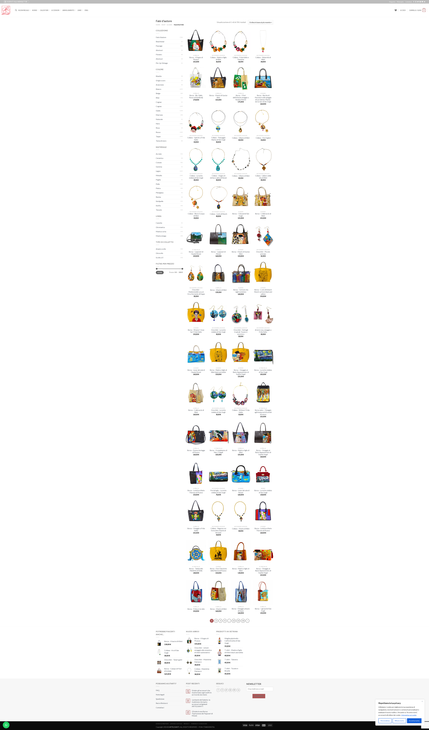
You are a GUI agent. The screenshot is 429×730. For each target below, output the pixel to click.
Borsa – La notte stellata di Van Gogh (263, 371)
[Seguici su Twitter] (418, 2)
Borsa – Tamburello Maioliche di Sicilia (196, 570)
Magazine (392, 2)
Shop (163, 25)
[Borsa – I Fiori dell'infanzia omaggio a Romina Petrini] (241, 79)
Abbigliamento (68, 10)
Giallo (158, 111)
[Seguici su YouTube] (422, 2)
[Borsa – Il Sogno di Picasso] (196, 41)
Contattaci (408, 2)
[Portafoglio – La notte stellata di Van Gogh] (218, 474)
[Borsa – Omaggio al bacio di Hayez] (241, 592)
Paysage (159, 46)
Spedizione (160, 699)
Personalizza (385, 721)
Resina (158, 197)
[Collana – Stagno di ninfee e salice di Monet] (218, 159)
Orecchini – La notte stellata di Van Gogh (218, 331)
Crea (86, 10)
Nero (158, 124)
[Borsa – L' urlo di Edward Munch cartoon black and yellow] (263, 273)
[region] (400, 712)
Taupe (158, 136)
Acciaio (159, 154)
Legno (158, 171)
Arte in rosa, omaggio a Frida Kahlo (263, 331)
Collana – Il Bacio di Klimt (241, 138)
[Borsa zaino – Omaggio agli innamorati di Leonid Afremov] (263, 394)
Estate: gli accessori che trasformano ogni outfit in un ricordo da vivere (201, 692)
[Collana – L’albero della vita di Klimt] (263, 159)
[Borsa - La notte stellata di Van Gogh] (263, 474)
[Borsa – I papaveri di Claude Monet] (196, 235)
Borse (34, 10)
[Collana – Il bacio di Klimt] (241, 512)
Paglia (158, 180)
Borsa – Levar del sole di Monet (240, 492)
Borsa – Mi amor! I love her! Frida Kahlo (196, 331)
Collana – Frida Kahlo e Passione (241, 59)
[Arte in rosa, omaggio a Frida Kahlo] (263, 314)
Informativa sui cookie (408, 715)
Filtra (160, 272)
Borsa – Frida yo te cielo (196, 609)
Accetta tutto (414, 721)
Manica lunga (161, 236)
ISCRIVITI (259, 696)
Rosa (158, 128)
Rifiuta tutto (399, 721)
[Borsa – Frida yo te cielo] (196, 592)
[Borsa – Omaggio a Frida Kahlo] (196, 512)
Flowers (159, 54)
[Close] (422, 701)
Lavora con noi (176, 724)
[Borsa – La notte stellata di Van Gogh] (263, 354)
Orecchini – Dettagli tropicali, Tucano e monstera (241, 332)
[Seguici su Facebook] (413, 2)
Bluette (159, 76)
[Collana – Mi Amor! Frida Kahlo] (241, 394)
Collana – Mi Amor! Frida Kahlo (240, 411)
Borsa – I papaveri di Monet (218, 253)
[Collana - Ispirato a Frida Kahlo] (196, 121)
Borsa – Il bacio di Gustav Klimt (241, 253)
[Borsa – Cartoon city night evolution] (241, 273)
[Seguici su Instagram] (415, 2)
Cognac (159, 102)
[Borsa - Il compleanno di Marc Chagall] (218, 434)
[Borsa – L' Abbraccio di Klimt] (263, 197)
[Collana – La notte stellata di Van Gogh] (196, 159)
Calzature (44, 10)
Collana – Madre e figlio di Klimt (218, 59)
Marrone (159, 115)
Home (158, 25)
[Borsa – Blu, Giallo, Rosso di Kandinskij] (196, 79)
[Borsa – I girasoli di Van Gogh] (263, 592)
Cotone (159, 162)
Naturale (159, 119)
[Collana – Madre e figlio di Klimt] (218, 41)
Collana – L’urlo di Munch (218, 214)
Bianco (158, 89)
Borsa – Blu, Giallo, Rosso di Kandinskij (196, 96)
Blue (157, 98)
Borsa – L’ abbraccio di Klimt (196, 411)
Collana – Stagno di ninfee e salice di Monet (218, 177)
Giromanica (160, 227)
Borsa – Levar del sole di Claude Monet (196, 371)
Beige (158, 93)
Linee (79, 10)
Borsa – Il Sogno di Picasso (196, 59)
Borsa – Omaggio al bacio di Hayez (241, 610)
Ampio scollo (161, 249)
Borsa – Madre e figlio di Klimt (240, 451)
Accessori (55, 10)
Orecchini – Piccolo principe (263, 253)
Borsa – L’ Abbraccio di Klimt (263, 215)
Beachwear (160, 41)
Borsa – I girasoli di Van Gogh (263, 610)
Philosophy (400, 2)
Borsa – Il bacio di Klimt (218, 290)
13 (238, 621)
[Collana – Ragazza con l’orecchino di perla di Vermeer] (218, 512)
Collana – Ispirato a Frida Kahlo (196, 139)
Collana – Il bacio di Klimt (240, 529)
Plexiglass (160, 193)
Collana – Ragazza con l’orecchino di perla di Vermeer (218, 531)
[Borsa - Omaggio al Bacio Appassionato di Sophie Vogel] (263, 434)
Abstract (159, 50)
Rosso (158, 132)
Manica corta (161, 231)
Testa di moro (161, 141)
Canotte (159, 223)
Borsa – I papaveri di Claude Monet (196, 253)
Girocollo (159, 253)
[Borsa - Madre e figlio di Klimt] (241, 552)
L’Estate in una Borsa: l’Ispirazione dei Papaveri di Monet (202, 713)
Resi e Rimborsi (162, 703)
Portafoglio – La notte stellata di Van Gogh (218, 492)
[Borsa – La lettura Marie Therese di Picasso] (196, 474)
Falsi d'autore (161, 37)
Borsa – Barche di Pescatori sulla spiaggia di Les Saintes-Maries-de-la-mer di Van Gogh (263, 98)
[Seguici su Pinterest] (420, 2)
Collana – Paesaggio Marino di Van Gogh (218, 139)
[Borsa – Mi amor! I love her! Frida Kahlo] (196, 314)
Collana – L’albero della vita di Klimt (263, 177)
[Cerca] (16, 10)
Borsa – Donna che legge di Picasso (196, 451)
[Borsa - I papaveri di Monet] (218, 235)
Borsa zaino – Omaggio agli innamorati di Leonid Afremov (263, 412)
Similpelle (159, 201)
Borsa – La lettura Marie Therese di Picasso (196, 492)
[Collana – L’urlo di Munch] (218, 197)
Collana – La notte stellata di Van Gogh (196, 177)
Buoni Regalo (23, 10)
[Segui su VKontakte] (424, 2)
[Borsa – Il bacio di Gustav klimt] (218, 79)
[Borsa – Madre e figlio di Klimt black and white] (218, 354)
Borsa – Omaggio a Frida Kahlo (196, 530)
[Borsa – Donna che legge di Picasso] (196, 434)
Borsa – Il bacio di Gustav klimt (218, 96)
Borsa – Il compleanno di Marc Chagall (218, 451)
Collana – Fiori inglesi (263, 138)
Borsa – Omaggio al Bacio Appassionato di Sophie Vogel (241, 372)
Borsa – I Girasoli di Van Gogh (240, 215)
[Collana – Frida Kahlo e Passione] (241, 41)
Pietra (158, 188)
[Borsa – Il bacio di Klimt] (218, 273)
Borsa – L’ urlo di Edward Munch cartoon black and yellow (263, 292)
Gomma (159, 167)
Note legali (160, 694)
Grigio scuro (160, 80)
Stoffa (158, 206)
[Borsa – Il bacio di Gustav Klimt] (241, 235)
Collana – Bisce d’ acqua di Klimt (196, 215)
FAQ (157, 690)
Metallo (159, 175)
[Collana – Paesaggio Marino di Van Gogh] (218, 121)
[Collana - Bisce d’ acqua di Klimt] (196, 197)
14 (243, 621)
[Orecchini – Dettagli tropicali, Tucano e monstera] (241, 314)
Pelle (158, 184)
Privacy (187, 724)
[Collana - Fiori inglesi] (263, 121)
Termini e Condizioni (199, 724)
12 (234, 621)
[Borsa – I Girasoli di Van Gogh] (241, 197)
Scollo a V (159, 257)
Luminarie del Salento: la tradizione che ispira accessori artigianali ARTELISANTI (201, 703)
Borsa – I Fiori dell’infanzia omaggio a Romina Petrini (241, 97)
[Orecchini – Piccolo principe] (263, 235)
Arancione (160, 85)
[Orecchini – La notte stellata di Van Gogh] (218, 314)
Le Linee (169, 25)
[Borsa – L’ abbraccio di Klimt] (196, 394)
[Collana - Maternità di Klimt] (263, 41)
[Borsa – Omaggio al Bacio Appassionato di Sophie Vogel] (241, 354)
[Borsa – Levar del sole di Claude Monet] (196, 354)
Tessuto (159, 210)
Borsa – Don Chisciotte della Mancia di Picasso (218, 570)
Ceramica (159, 158)
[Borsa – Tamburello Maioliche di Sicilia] (196, 552)
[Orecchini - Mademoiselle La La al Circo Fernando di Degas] (196, 273)
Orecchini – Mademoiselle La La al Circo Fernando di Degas (196, 292)
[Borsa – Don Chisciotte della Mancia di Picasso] (218, 552)
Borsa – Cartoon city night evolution (240, 291)
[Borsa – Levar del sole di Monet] (241, 474)
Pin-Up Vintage (162, 63)
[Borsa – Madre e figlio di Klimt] (241, 434)
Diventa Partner (162, 724)
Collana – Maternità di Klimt (263, 59)
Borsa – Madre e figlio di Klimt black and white (218, 371)
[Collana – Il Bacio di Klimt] (241, 121)
